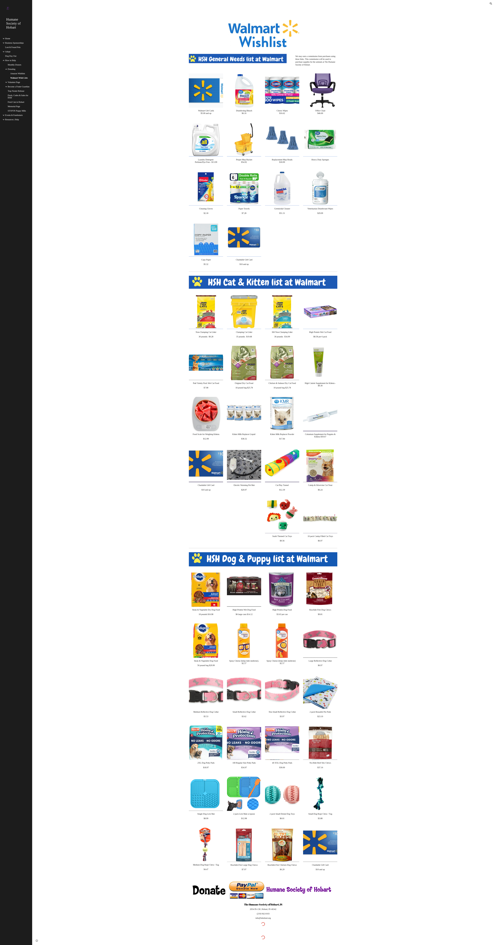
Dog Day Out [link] (10, 56)
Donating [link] (11, 69)
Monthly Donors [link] (14, 65)
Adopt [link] (7, 52)
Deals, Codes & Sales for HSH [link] (18, 96)
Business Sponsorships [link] (14, 43)
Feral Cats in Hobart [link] (16, 102)
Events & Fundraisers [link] (14, 115)
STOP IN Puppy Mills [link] (17, 111)
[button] (491, 4)
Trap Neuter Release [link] (16, 91)
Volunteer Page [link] (14, 82)
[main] (314, 60)
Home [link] (7, 38)
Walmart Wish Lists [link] (19, 78)
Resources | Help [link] (12, 119)
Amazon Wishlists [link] (17, 73)
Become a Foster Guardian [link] (18, 87)
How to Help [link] (10, 60)
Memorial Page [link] (14, 106)
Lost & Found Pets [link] (12, 47)
